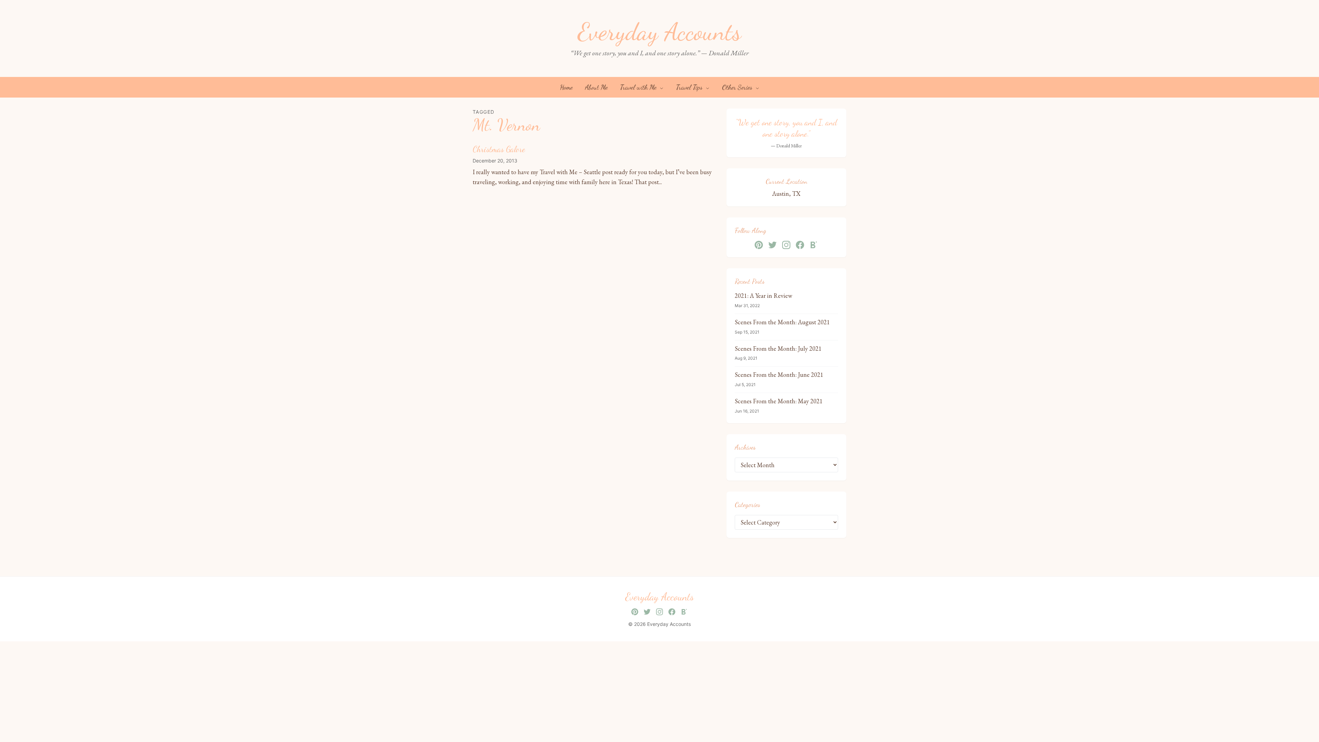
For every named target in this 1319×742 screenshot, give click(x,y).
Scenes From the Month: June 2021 (779, 375)
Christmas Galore (499, 149)
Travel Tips (690, 87)
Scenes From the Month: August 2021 (782, 322)
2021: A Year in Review (763, 296)
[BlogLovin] (814, 245)
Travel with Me (639, 87)
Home (566, 87)
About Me (596, 87)
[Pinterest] (759, 245)
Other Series (738, 87)
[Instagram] (786, 245)
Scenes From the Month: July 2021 (778, 348)
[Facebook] (800, 245)
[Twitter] (772, 245)
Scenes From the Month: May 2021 (779, 401)
